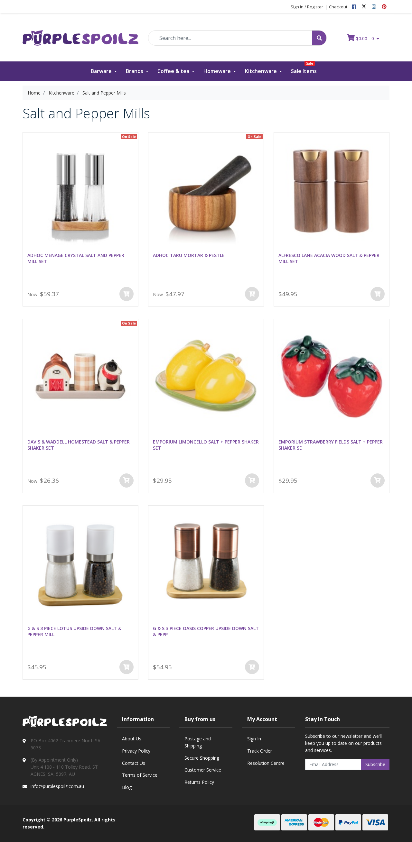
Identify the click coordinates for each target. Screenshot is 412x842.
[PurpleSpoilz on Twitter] (364, 7)
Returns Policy (199, 782)
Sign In (254, 739)
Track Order (259, 751)
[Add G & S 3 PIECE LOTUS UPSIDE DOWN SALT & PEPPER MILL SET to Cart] (126, 667)
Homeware (217, 71)
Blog (127, 787)
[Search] (319, 38)
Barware (102, 71)
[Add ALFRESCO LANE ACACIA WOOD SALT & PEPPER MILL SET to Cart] (377, 294)
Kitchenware (261, 71)
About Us (131, 739)
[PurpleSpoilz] (80, 34)
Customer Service (202, 770)
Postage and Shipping (197, 742)
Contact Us (133, 763)
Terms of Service (139, 775)
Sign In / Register (307, 7)
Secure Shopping (201, 758)
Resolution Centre (266, 763)
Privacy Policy (136, 751)
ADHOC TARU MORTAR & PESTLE (189, 255)
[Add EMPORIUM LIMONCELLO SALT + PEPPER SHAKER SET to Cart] (252, 480)
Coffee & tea (174, 71)
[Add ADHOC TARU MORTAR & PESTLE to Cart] (252, 294)
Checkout (338, 7)
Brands (135, 71)
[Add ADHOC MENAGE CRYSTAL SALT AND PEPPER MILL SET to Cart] (126, 294)
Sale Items (304, 68)
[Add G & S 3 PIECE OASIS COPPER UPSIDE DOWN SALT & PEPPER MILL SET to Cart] (252, 667)
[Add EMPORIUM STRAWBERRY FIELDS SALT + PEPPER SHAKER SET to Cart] (377, 480)
